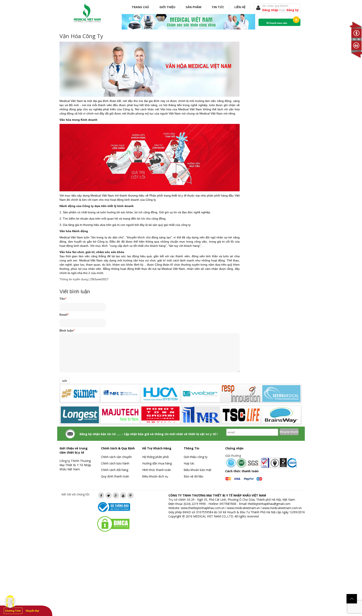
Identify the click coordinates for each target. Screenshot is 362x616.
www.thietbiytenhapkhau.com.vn (203, 508)
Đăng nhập (270, 10)
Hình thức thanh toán (156, 470)
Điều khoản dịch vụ (155, 476)
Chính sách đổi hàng (114, 470)
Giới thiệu (167, 7)
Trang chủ (140, 7)
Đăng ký (293, 10)
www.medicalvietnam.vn (243, 508)
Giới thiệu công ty (195, 457)
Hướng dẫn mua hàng (157, 463)
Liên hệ (240, 7)
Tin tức (218, 7)
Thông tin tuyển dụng (73, 279)
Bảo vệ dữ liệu (193, 476)
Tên (62, 298)
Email (63, 314)
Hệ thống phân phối (155, 457)
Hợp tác (189, 463)
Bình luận (66, 330)
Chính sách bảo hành (115, 463)
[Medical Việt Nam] (87, 12)
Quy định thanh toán (115, 476)
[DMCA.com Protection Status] (113, 524)
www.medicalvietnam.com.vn (282, 508)
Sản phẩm (193, 7)
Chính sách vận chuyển (116, 457)
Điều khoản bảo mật (197, 470)
